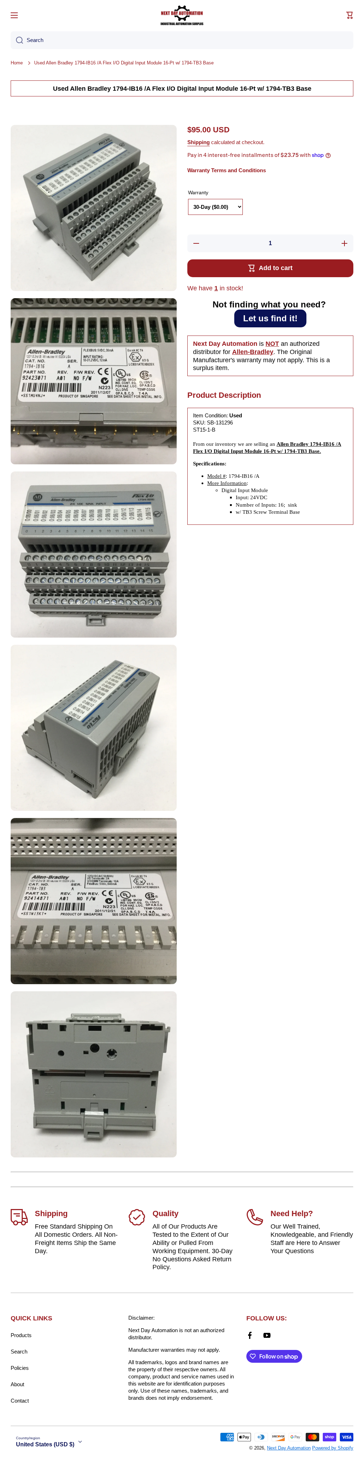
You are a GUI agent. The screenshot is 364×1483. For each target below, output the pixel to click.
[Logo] (182, 15)
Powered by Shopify (332, 1448)
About (17, 1384)
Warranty (198, 192)
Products (21, 1335)
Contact (20, 1401)
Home (17, 62)
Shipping (198, 142)
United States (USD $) (45, 1444)
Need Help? (292, 1213)
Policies (20, 1368)
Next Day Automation (289, 1448)
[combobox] (182, 40)
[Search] (17, 40)
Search (19, 1352)
